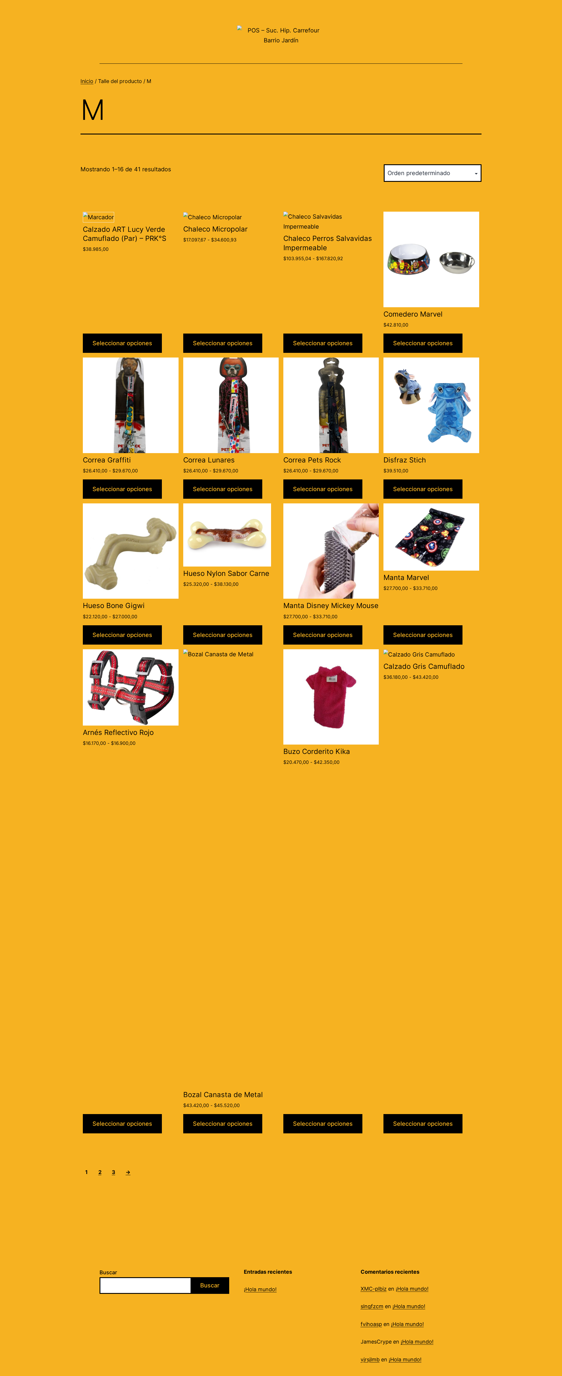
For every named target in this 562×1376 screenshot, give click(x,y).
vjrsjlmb (370, 1359)
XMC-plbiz (374, 1289)
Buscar (108, 1272)
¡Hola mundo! (260, 1289)
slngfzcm (372, 1306)
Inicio (86, 81)
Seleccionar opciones (122, 343)
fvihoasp (371, 1324)
